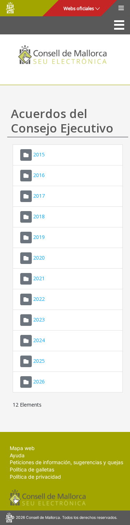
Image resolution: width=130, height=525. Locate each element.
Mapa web (22, 448)
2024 (39, 340)
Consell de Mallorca (10, 7)
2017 (39, 195)
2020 (39, 257)
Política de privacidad (35, 477)
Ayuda (17, 455)
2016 (39, 175)
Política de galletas (32, 469)
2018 (39, 216)
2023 (39, 319)
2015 (39, 154)
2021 (39, 278)
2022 (39, 298)
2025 (39, 360)
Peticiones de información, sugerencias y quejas (66, 462)
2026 (39, 381)
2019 (39, 237)
